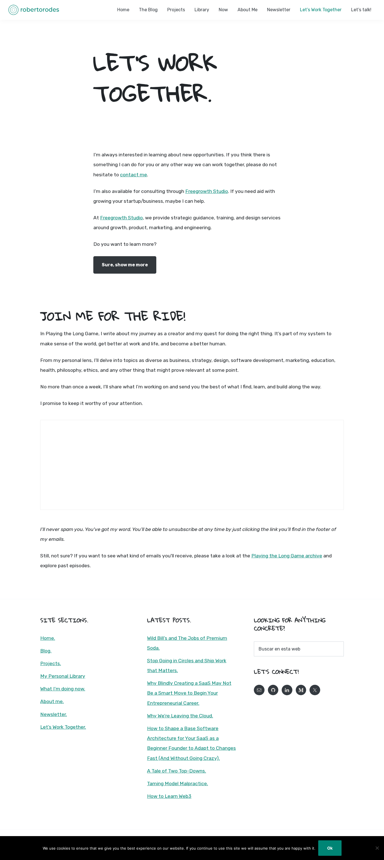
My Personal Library (62, 676)
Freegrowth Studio (206, 191)
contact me (133, 174)
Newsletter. (53, 714)
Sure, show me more (125, 264)
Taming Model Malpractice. (177, 783)
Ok (330, 848)
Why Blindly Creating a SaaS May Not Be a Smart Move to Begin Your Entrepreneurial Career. (189, 693)
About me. (52, 701)
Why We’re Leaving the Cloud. (180, 716)
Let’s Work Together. (63, 727)
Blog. (45, 651)
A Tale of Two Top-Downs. (176, 771)
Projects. (50, 663)
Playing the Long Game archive (286, 556)
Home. (47, 638)
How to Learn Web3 (169, 796)
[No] (377, 848)
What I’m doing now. (62, 689)
